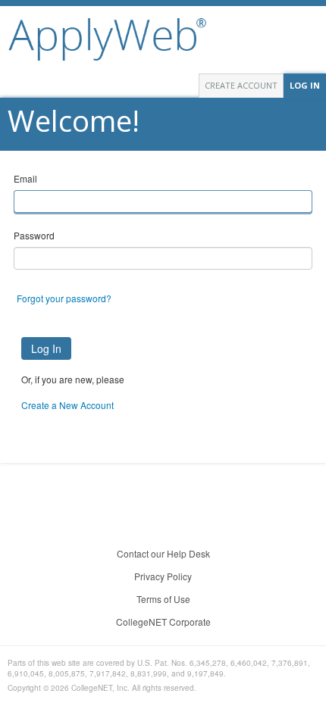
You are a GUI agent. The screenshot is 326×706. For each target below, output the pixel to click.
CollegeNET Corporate (163, 621)
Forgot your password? (64, 298)
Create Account (241, 85)
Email (25, 178)
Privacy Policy (163, 576)
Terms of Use (163, 598)
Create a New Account (67, 404)
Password (34, 235)
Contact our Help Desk (163, 553)
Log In (305, 85)
